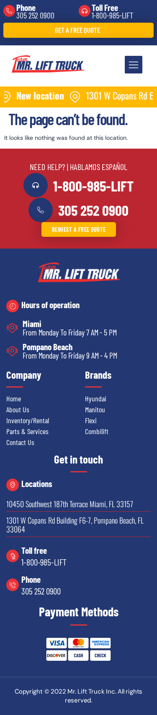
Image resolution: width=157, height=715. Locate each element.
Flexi (91, 420)
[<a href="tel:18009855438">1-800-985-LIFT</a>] (35, 185)
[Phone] (9, 11)
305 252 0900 (35, 15)
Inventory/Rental (27, 420)
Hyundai (95, 398)
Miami (32, 323)
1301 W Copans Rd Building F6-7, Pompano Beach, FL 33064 (75, 524)
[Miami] (12, 328)
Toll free (34, 550)
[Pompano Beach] (12, 351)
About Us (17, 409)
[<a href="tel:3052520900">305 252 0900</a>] (40, 210)
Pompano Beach (47, 346)
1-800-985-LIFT (113, 15)
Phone (26, 7)
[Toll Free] (84, 11)
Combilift (96, 431)
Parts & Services (27, 431)
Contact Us (20, 442)
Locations (36, 483)
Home (13, 398)
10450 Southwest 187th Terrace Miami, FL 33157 (69, 503)
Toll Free (105, 7)
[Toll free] (12, 556)
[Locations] (12, 485)
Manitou (95, 409)
